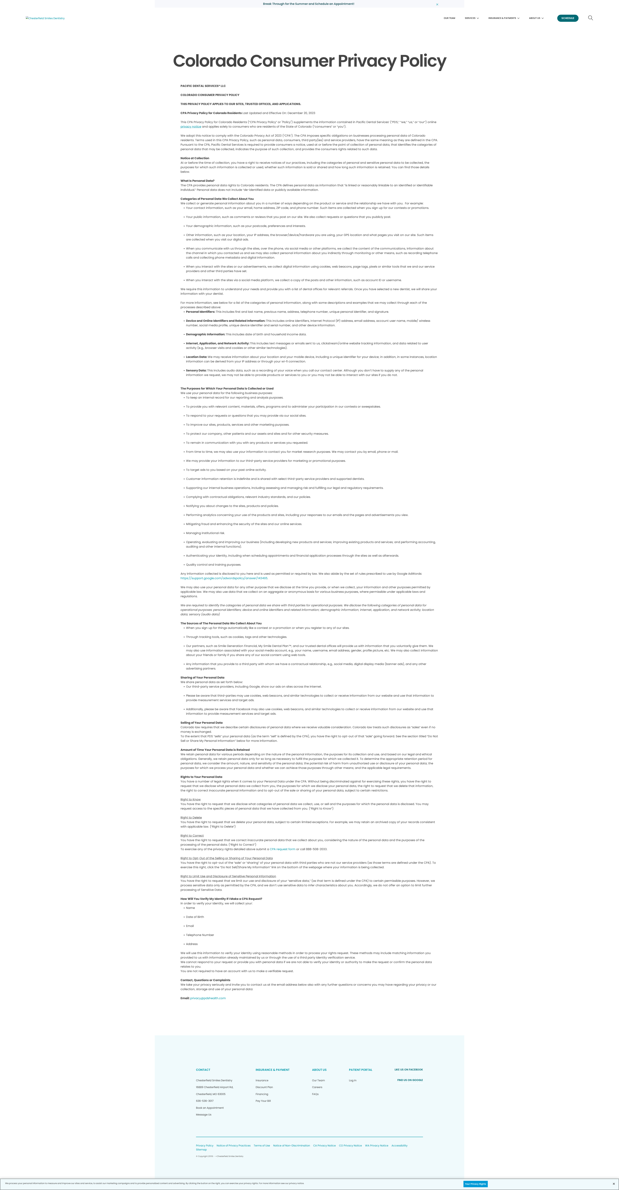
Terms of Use (262, 1145)
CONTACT (203, 1070)
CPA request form (282, 849)
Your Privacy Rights (475, 1183)
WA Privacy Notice (376, 1145)
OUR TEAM (449, 18)
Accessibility (400, 1145)
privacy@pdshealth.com (208, 998)
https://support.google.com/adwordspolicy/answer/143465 (224, 578)
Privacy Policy (204, 1145)
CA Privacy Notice (324, 1145)
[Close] (613, 1183)
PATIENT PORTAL (360, 1070)
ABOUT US (534, 18)
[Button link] (590, 18)
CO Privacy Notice (350, 1145)
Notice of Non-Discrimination (291, 1145)
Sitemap (201, 1149)
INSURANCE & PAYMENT (273, 1070)
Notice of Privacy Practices (234, 1145)
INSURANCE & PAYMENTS (502, 18)
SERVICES (470, 18)
